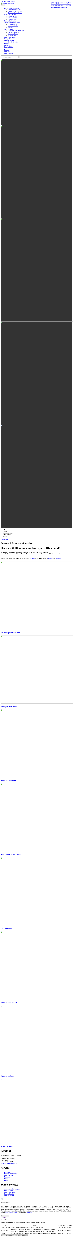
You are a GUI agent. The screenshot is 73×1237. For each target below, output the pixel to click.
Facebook (51, 558)
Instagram (58, 558)
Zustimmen (6, 1219)
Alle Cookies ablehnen (7, 1235)
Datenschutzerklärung (11, 1212)
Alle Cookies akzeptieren (21, 1235)
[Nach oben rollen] (2, 1199)
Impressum (29, 1212)
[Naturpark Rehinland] (7, 3)
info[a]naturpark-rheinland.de (9, 1163)
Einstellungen (4, 1216)
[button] (3, 539)
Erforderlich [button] (4, 1217)
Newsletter (32, 558)
